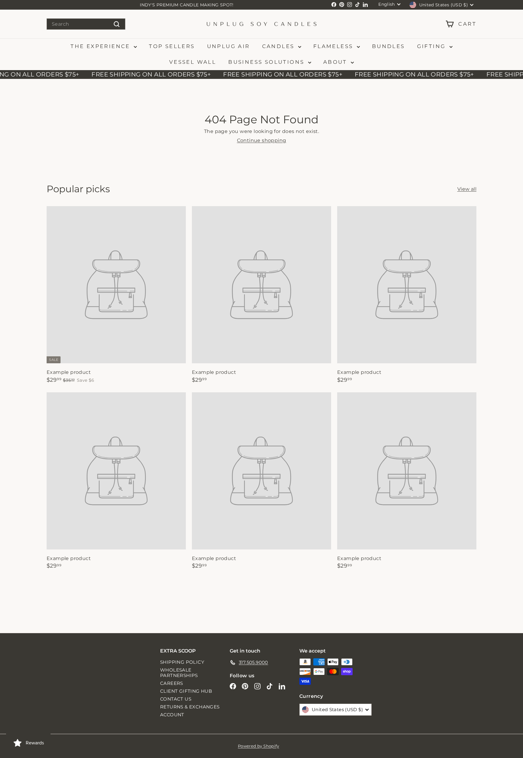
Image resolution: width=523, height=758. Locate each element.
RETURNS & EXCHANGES (190, 707)
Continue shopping (261, 140)
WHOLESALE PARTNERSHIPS (179, 672)
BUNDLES (388, 46)
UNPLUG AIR (228, 46)
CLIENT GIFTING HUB (186, 691)
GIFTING (432, 46)
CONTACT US (175, 699)
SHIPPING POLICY (182, 662)
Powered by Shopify (258, 745)
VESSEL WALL (192, 62)
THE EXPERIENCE (101, 46)
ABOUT (336, 62)
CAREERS (171, 683)
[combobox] (86, 24)
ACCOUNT (172, 715)
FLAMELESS (334, 46)
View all (466, 189)
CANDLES (279, 46)
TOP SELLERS (172, 46)
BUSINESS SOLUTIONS (267, 62)
